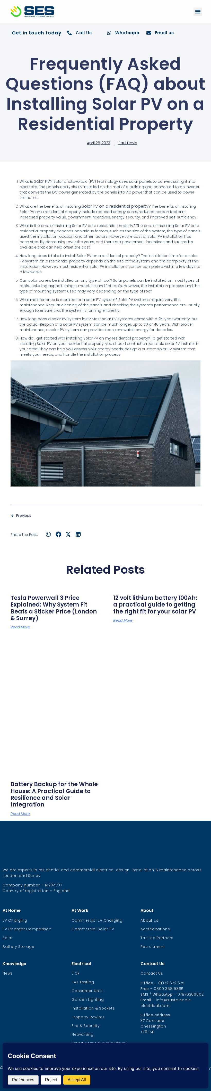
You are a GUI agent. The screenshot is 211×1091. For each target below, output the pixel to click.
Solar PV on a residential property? (116, 206)
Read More (20, 627)
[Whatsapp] (109, 33)
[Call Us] (69, 33)
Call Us (84, 33)
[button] (198, 11)
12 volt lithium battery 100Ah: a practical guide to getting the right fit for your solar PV (155, 605)
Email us (164, 33)
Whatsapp (127, 33)
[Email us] (148, 33)
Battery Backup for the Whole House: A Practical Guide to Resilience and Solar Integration (54, 794)
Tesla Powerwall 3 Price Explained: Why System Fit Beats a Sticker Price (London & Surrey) (54, 608)
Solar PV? (43, 181)
